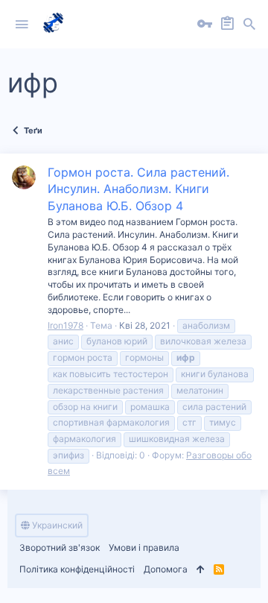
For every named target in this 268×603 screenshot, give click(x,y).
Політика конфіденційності (77, 569)
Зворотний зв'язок (59, 547)
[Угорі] (200, 570)
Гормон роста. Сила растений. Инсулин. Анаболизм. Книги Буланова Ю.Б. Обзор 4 (138, 189)
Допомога (166, 569)
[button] (21, 24)
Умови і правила (144, 547)
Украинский (56, 525)
